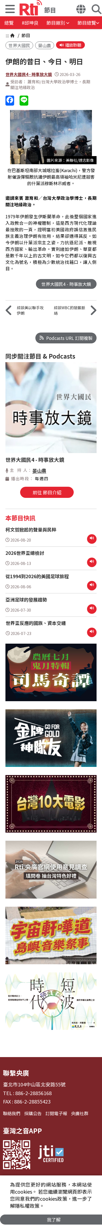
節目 (25, 35)
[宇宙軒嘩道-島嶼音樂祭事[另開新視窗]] (51, 939)
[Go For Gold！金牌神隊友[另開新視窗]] (51, 742)
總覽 (9, 22)
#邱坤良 (30, 22)
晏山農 (44, 45)
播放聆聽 (73, 45)
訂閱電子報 (56, 1113)
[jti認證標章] (50, 1154)
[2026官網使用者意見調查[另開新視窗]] (51, 873)
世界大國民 (19, 45)
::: (7, 35)
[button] (10, 10)
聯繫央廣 (16, 1072)
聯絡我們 (11, 1113)
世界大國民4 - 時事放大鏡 (28, 74)
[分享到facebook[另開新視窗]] (9, 101)
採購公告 (33, 1113)
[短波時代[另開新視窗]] (51, 1005)
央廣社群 (79, 1113)
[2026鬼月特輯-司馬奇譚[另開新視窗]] (51, 677)
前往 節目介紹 (47, 492)
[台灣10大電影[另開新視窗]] (51, 808)
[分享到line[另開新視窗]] (24, 101)
